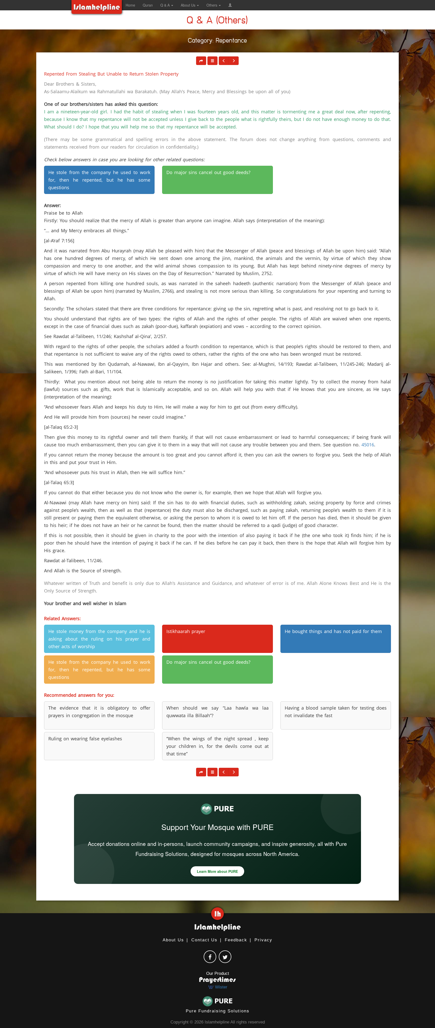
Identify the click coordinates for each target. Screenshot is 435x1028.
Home (130, 5)
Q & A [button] (165, 5)
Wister (220, 987)
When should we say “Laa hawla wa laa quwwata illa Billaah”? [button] (217, 711)
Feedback (236, 940)
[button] (230, 5)
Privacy (263, 940)
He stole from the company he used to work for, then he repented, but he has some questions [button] (99, 179)
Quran (148, 5)
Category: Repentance (217, 41)
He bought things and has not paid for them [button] (333, 631)
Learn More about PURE (217, 871)
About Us (173, 940)
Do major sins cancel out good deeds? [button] (208, 172)
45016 (367, 445)
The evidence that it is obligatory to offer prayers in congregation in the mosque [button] (99, 711)
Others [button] (212, 5)
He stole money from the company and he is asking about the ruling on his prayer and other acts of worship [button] (99, 638)
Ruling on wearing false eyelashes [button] (85, 739)
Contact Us (204, 940)
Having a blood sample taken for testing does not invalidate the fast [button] (336, 711)
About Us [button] (188, 5)
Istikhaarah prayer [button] (185, 631)
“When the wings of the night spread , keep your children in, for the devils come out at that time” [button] (217, 746)
